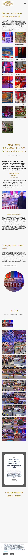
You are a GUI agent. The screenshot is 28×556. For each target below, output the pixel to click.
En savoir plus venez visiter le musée (9, 265)
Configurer (6, 551)
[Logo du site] (7, 3)
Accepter (14, 480)
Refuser (11, 554)
